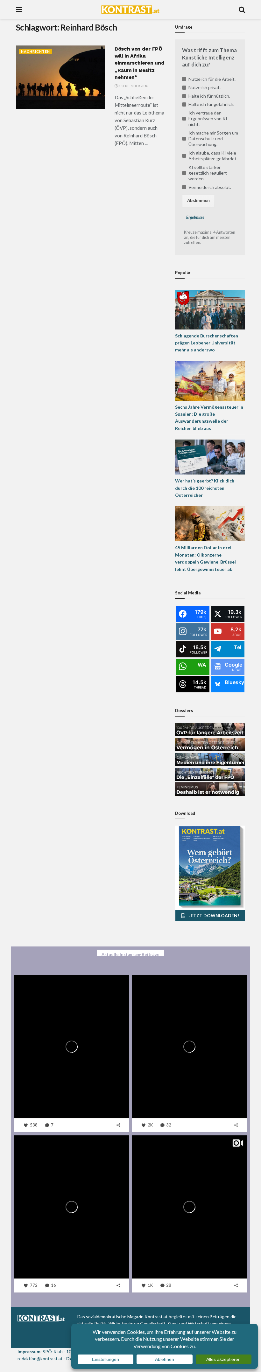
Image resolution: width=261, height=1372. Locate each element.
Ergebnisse (195, 217)
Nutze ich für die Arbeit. (212, 79)
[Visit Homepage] (130, 9)
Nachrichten (35, 51)
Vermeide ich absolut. (209, 187)
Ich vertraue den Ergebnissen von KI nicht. (207, 118)
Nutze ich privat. (204, 87)
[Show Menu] (19, 9)
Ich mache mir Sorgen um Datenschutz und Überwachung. (213, 138)
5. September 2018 (133, 86)
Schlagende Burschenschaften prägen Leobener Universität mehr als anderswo (206, 343)
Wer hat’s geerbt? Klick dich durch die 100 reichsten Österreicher (204, 488)
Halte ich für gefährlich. (211, 104)
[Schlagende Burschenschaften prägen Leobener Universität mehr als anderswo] (210, 309)
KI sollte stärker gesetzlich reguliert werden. (207, 172)
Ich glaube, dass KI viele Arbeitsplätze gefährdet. (212, 155)
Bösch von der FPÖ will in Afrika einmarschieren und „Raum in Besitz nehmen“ (139, 63)
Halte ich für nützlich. (209, 96)
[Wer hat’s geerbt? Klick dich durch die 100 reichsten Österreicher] (210, 456)
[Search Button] (242, 9)
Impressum (29, 1351)
